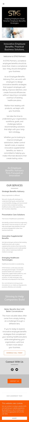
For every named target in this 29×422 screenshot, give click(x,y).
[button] (3, 3)
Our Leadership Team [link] (14, 396)
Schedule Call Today (14, 353)
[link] (14, 13)
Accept (14, 418)
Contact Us (14, 381)
